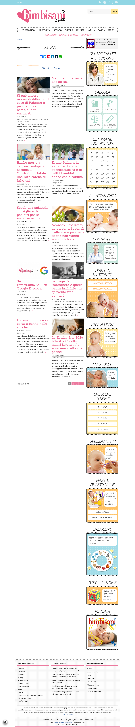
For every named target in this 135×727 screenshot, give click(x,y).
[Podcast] (102, 632)
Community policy (24, 686)
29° (107, 174)
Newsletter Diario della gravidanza (30, 695)
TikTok (112, 2)
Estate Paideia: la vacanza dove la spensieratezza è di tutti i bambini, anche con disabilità (67, 170)
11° (91, 161)
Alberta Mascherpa (59, 357)
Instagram (104, 2)
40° (113, 182)
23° (102, 169)
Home (20, 39)
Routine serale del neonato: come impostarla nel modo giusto (64, 687)
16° (91, 165)
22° (97, 169)
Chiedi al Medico (50, 35)
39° (107, 182)
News (19, 2)
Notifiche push (23, 701)
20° (113, 165)
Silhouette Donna (93, 685)
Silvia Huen (56, 87)
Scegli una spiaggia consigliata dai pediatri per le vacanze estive (32, 213)
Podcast (57, 68)
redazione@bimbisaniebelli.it (62, 722)
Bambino (69, 30)
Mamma (91, 30)
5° (113, 153)
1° (91, 153)
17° (97, 165)
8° (102, 157)
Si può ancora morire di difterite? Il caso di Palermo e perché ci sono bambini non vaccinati (33, 105)
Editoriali (45, 68)
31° (91, 178)
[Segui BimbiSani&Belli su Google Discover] (33, 270)
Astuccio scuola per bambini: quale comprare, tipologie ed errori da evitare (66, 670)
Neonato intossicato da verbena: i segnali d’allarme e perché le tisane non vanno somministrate (68, 232)
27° (97, 174)
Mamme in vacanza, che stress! (67, 80)
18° (102, 165)
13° (102, 161)
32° (97, 178)
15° (113, 161)
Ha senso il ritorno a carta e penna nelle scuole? (33, 323)
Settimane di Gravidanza (68, 35)
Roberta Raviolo (23, 119)
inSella (89, 675)
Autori (20, 689)
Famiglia (101, 30)
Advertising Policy (24, 698)
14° (108, 161)
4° (108, 153)
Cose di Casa (91, 682)
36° (91, 182)
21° (91, 169)
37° (97, 182)
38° (102, 182)
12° (97, 161)
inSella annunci (92, 678)
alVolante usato (92, 672)
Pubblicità (21, 674)
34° (107, 178)
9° (108, 157)
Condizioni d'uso (24, 683)
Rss (100, 2)
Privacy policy (23, 680)
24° (107, 169)
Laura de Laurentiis (59, 301)
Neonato (58, 30)
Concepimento (28, 30)
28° (102, 174)
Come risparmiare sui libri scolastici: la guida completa (66, 681)
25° (113, 169)
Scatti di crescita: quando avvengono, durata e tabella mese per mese (65, 675)
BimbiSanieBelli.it (41, 16)
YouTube (116, 2)
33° (102, 178)
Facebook (109, 2)
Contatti (21, 669)
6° (91, 157)
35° (113, 178)
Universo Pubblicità (94, 691)
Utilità (111, 30)
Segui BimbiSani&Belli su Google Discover (32, 285)
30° (113, 174)
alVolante (90, 669)
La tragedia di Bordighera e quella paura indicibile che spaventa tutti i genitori (67, 288)
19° (108, 165)
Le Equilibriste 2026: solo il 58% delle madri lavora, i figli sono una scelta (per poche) (68, 344)
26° (91, 174)
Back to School (86, 35)
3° (102, 153)
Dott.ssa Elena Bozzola (36, 119)
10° (113, 157)
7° (97, 157)
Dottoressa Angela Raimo (74, 301)
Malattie (80, 30)
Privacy (20, 677)
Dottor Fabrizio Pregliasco (37, 186)
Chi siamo (21, 671)
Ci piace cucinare (93, 688)
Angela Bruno (57, 183)
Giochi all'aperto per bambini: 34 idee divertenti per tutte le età (65, 693)
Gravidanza (44, 30)
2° (97, 153)
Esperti (20, 692)
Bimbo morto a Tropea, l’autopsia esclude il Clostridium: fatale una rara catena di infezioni (31, 172)
